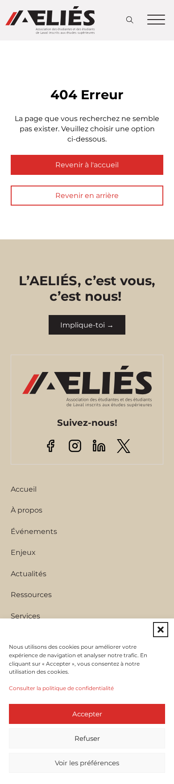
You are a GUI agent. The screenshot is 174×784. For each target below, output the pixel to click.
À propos (26, 509)
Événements (34, 531)
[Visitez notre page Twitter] (123, 445)
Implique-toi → (87, 324)
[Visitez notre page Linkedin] (99, 445)
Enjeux (23, 552)
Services (25, 615)
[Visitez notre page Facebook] (50, 445)
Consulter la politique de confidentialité (61, 688)
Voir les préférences (87, 763)
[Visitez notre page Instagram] (75, 445)
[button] (160, 629)
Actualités (28, 573)
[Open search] (130, 20)
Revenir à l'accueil (87, 164)
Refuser (87, 738)
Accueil (24, 489)
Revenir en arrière (87, 195)
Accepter (87, 714)
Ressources (31, 594)
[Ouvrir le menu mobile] (156, 20)
